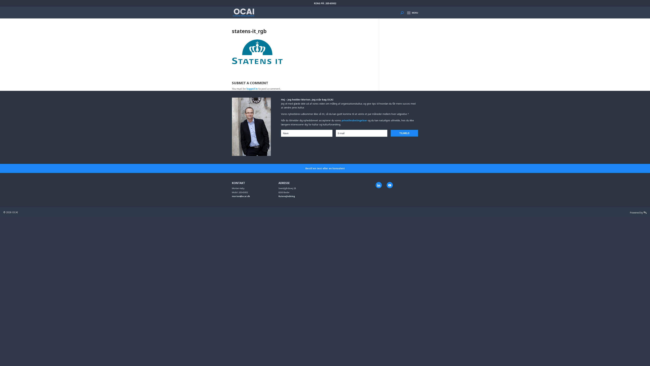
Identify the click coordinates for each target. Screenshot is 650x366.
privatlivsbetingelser (355, 120)
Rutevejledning (286, 196)
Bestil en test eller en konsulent (325, 168)
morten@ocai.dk (241, 196)
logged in (252, 88)
